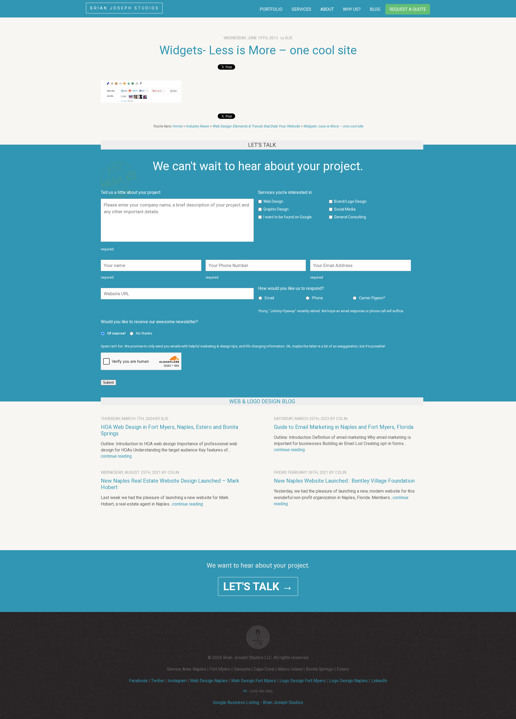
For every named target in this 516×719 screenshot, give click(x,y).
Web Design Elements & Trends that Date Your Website (256, 126)
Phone (317, 298)
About (327, 9)
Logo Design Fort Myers (302, 680)
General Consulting (350, 217)
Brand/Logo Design (350, 201)
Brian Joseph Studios (124, 8)
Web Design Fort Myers (253, 680)
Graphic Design (276, 209)
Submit (108, 382)
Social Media (345, 209)
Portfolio (271, 9)
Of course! (116, 333)
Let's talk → (258, 586)
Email (269, 298)
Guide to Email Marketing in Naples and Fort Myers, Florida (343, 427)
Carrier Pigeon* (372, 298)
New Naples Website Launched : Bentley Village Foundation (344, 481)
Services (301, 9)
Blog (375, 9)
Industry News (197, 126)
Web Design (273, 201)
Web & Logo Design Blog (262, 401)
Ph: (245, 691)
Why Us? (352, 9)
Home (177, 126)
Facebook (138, 680)
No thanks (144, 333)
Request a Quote (407, 9)
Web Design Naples (209, 680)
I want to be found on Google (287, 217)
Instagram (177, 680)
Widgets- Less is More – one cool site (258, 50)
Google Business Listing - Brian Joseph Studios (258, 702)
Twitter (157, 680)
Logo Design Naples (348, 680)
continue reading (116, 456)
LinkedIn (379, 680)
